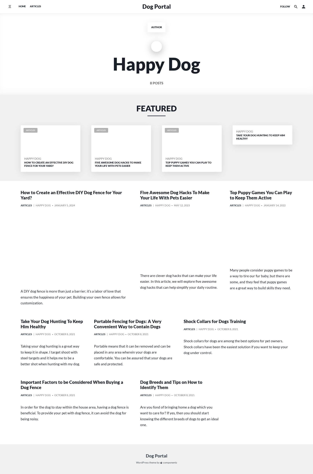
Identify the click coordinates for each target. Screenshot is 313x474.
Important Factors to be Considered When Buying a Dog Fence (72, 384)
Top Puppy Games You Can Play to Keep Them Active (261, 195)
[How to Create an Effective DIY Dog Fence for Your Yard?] (75, 248)
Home (22, 6)
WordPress (142, 462)
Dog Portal (156, 6)
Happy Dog (32, 158)
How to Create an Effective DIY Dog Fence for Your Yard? (71, 195)
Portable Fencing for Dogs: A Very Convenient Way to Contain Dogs (127, 324)
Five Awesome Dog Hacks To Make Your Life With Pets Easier (174, 195)
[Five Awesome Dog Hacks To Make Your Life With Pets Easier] (179, 240)
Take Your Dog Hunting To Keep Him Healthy (52, 324)
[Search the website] (296, 7)
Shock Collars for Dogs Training (215, 321)
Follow (285, 6)
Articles (35, 6)
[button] (303, 7)
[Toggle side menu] (10, 7)
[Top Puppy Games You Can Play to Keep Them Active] (261, 237)
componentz (169, 462)
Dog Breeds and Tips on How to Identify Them (171, 384)
